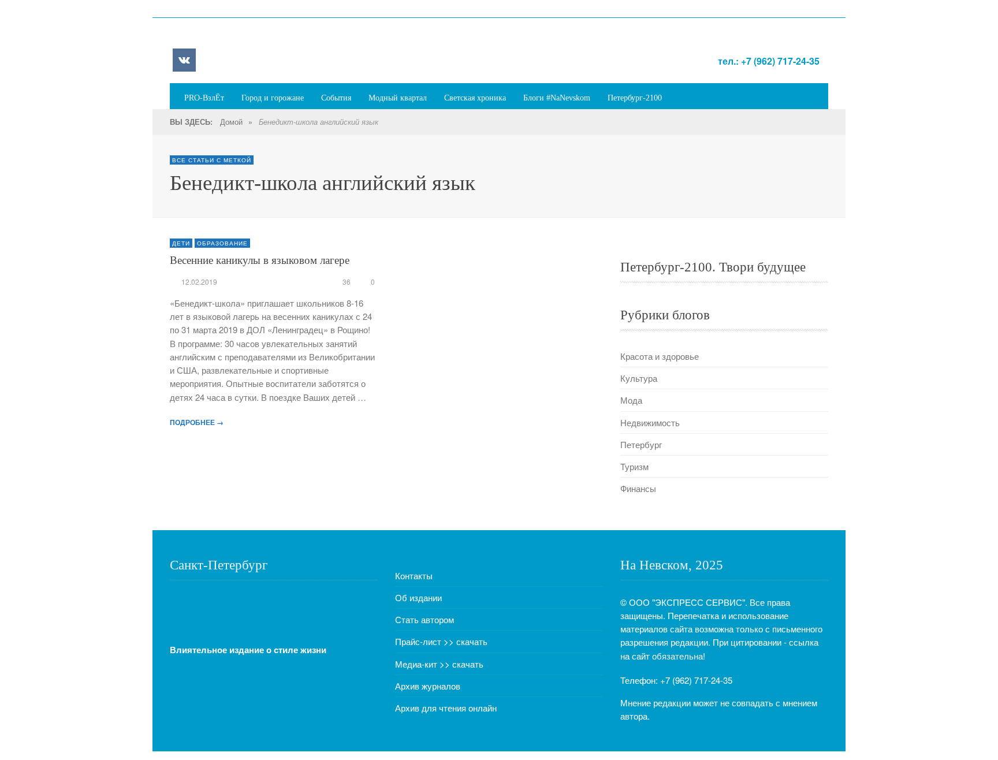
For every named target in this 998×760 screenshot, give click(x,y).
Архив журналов (427, 686)
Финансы (638, 488)
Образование (222, 243)
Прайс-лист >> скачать (441, 641)
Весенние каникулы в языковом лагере (259, 260)
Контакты (414, 575)
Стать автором (424, 619)
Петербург (641, 444)
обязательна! (678, 656)
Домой (231, 121)
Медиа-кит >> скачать (439, 664)
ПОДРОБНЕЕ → (197, 422)
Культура (638, 378)
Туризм (634, 466)
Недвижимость (650, 422)
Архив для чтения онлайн (446, 708)
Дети (181, 243)
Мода (631, 400)
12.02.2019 (199, 281)
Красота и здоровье (659, 356)
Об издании (418, 597)
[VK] (184, 60)
